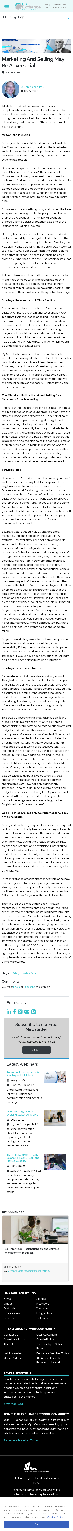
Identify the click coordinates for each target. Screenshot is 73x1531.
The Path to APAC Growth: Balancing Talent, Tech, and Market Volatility (23, 1158)
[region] (36, 1513)
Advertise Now (13, 1404)
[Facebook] (15, 1012)
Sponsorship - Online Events (49, 1346)
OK (36, 1524)
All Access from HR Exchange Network (48, 1360)
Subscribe (29, 986)
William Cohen (30, 973)
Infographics (44, 1313)
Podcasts (9, 1308)
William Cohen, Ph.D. (33, 86)
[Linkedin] (9, 1012)
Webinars (42, 1308)
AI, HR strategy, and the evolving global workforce (22, 1113)
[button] (36, 18)
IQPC (36, 1482)
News (7, 1298)
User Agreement (46, 1334)
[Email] (27, 1012)
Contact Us (11, 1334)
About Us (9, 1344)
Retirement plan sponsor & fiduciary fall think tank (23, 1074)
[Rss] (34, 1012)
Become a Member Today (52, 1353)
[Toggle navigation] (6, 6)
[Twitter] (21, 1012)
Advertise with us (14, 1339)
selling (16, 973)
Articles (41, 1298)
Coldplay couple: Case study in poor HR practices (40, 1249)
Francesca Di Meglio (23, 1270)
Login (16, 986)
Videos (8, 1303)
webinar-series (13, 1353)
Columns (42, 1318)
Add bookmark (12, 72)
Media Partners (13, 1358)
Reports (9, 1318)
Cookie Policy (45, 1339)
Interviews (42, 1303)
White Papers (12, 1313)
